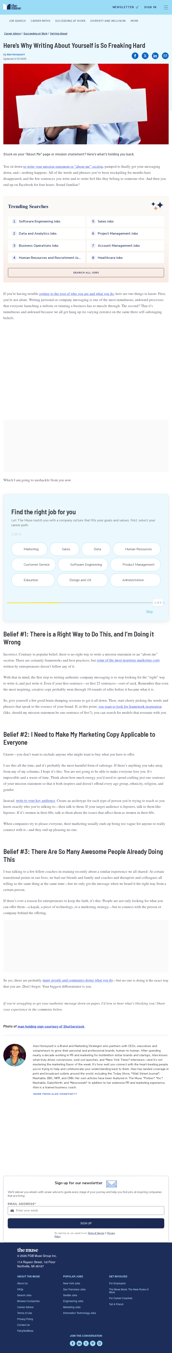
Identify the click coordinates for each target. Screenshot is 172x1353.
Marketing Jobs (72, 1307)
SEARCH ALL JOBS (86, 272)
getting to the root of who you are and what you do (76, 293)
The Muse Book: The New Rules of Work (129, 1290)
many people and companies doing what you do (78, 980)
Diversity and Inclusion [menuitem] (108, 21)
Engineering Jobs (73, 1301)
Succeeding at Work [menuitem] (70, 21)
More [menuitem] (134, 21)
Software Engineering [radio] (83, 564)
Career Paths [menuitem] (40, 21)
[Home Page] (13, 7)
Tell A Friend (116, 1304)
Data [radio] (95, 549)
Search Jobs (24, 1295)
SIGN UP (86, 1223)
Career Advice (12, 33)
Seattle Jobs (70, 1295)
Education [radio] (28, 580)
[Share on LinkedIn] (155, 55)
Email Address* (22, 1204)
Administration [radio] (130, 580)
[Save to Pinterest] (161, 71)
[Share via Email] (165, 55)
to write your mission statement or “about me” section (63, 166)
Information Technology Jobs (79, 1313)
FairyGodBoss (25, 1330)
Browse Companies (28, 1301)
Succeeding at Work (35, 33)
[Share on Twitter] (145, 55)
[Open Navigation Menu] (166, 7)
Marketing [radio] (28, 549)
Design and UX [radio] (77, 580)
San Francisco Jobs (74, 1289)
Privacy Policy (25, 1319)
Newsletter (123, 7)
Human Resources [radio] (136, 549)
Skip (149, 612)
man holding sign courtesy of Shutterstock (51, 1026)
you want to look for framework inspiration (130, 706)
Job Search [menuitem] (17, 21)
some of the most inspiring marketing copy (128, 660)
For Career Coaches (120, 1298)
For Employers (117, 1283)
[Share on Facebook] (135, 55)
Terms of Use (24, 1313)
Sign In (150, 7)
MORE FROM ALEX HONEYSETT (55, 1094)
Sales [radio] (63, 549)
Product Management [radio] (136, 564)
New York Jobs (71, 1283)
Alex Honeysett (16, 54)
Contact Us (23, 1324)
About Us (22, 1283)
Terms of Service (96, 1233)
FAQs (20, 1289)
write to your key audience (35, 800)
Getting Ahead (58, 33)
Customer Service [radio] (34, 564)
